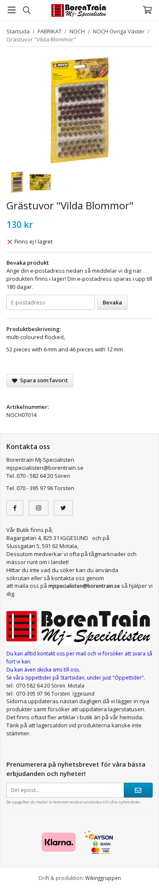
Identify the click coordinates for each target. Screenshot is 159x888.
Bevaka (112, 302)
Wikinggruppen (103, 877)
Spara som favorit (42, 380)
